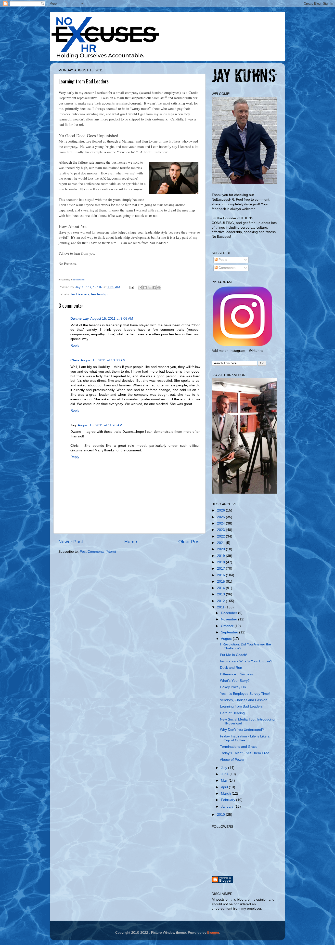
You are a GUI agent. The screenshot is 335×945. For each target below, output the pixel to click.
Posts (222, 260)
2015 (221, 581)
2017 (221, 568)
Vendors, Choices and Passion (243, 700)
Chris (74, 360)
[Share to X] (149, 287)
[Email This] (140, 287)
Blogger (213, 932)
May (225, 780)
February (228, 800)
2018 (221, 562)
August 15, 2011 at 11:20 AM (100, 425)
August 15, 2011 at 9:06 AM (111, 318)
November (229, 619)
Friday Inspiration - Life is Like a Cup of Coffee (245, 738)
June (225, 774)
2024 (221, 523)
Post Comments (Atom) (98, 551)
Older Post (189, 541)
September (230, 632)
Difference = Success (236, 674)
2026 (221, 510)
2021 (221, 543)
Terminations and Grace (239, 746)
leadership (99, 294)
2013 (221, 594)
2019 (221, 556)
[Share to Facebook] (154, 287)
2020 (221, 549)
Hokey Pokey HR (233, 687)
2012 (221, 601)
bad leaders (80, 294)
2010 (221, 814)
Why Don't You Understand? (242, 730)
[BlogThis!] (144, 287)
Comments (226, 268)
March (226, 793)
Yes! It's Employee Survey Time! (245, 694)
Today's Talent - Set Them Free (244, 753)
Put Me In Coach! (233, 655)
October (227, 626)
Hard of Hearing (232, 713)
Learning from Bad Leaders (241, 706)
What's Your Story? (235, 680)
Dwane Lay (79, 318)
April (225, 787)
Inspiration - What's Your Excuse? (246, 661)
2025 (221, 517)
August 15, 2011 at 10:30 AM (103, 360)
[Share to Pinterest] (158, 287)
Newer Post (70, 541)
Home (130, 541)
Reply (74, 345)
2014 (221, 588)
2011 (221, 607)
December (229, 613)
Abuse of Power (232, 759)
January (227, 806)
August (227, 639)
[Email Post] (131, 287)
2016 (221, 575)
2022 (221, 536)
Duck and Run (231, 667)
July (224, 768)
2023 (221, 530)
